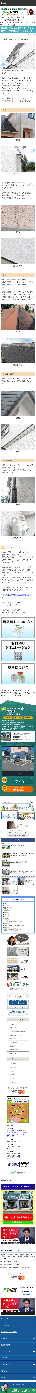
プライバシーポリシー (15, 1082)
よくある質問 (13, 1064)
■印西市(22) (6, 916)
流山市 (17, 1130)
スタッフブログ (13, 1053)
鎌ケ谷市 (14, 1132)
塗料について (13, 1027)
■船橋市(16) (6, 914)
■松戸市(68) (6, 905)
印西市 (9, 1134)
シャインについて (14, 1024)
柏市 (8, 1130)
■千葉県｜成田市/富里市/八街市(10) (12, 921)
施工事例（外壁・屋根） (9, 1332)
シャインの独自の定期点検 (9, 20)
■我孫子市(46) (7, 907)
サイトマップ (13, 1078)
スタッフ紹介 (13, 1067)
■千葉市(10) (6, 923)
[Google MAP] (26, 1294)
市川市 (13, 1134)
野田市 (9, 1132)
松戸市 (12, 1130)
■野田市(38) (6, 911)
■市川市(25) (6, 912)
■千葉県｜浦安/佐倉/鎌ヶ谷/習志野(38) (13, 925)
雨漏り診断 (12, 1046)
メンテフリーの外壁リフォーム (17, 1031)
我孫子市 (22, 1130)
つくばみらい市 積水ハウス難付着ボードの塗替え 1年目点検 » (25, 693)
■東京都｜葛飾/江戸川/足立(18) (11, 931)
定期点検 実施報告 (14, 18)
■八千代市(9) (6, 918)
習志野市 (25, 1134)
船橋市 (24, 1132)
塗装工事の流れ (13, 1042)
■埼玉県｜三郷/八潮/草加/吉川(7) (12, 929)
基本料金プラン (13, 1038)
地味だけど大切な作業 (15, 1035)
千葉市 (9, 1136)
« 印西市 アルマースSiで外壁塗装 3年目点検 (7, 693)
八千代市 (19, 1134)
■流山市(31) (6, 909)
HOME (2, 18)
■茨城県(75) (6, 927)
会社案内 (12, 1074)
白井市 (19, 1132)
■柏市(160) (6, 903)
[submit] (32, 802)
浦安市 (13, 1136)
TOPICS (12, 1071)
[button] (15, 773)
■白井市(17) (6, 920)
